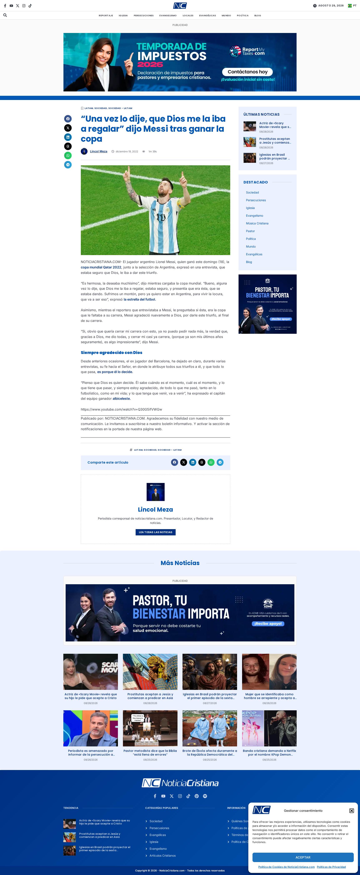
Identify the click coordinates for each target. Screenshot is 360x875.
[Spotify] (205, 796)
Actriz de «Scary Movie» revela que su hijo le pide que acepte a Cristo (275, 129)
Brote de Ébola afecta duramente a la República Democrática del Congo (209, 754)
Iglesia (123, 15)
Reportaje (106, 15)
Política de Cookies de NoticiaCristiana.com (286, 867)
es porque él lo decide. (115, 372)
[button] (352, 811)
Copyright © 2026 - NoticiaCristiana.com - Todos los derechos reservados (180, 870)
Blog (257, 15)
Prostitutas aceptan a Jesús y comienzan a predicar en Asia (275, 142)
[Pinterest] (197, 796)
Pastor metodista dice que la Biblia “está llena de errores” (150, 753)
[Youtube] (11, 6)
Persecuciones (144, 15)
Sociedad (100, 108)
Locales (188, 15)
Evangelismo (168, 15)
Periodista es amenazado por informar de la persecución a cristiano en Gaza (90, 754)
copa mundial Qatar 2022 (101, 267)
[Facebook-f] (5, 6)
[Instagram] (24, 6)
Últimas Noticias (262, 114)
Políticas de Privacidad (331, 867)
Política (243, 15)
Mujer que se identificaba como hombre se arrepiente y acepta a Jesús (269, 698)
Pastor (250, 231)
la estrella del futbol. (140, 299)
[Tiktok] (30, 6)
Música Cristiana (257, 223)
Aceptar (303, 857)
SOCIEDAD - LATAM (120, 108)
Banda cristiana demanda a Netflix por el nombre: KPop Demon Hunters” (269, 754)
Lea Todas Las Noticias (155, 532)
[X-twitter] (17, 6)
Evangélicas (207, 15)
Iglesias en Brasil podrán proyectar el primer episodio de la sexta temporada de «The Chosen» (210, 698)
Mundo (226, 15)
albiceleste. (122, 398)
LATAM (89, 108)
